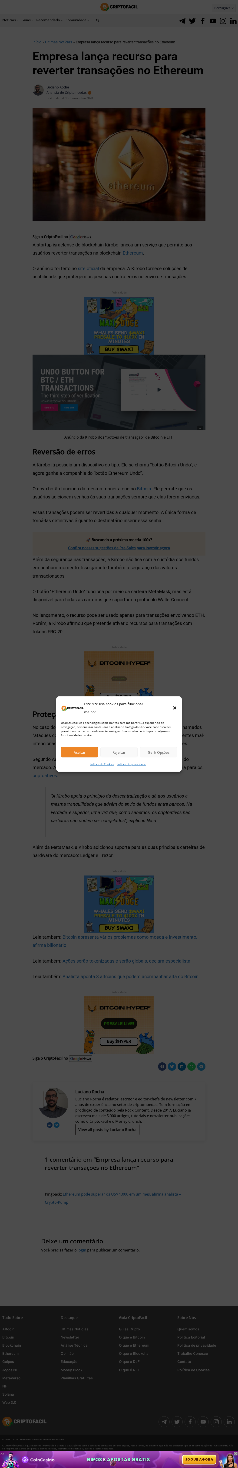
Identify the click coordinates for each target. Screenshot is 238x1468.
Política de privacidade (131, 764)
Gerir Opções (158, 752)
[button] (174, 708)
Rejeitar (119, 752)
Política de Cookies (102, 764)
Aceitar (80, 752)
